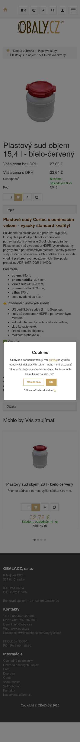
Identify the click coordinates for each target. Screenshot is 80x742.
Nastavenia (34, 382)
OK (51, 382)
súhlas (53, 360)
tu (55, 390)
